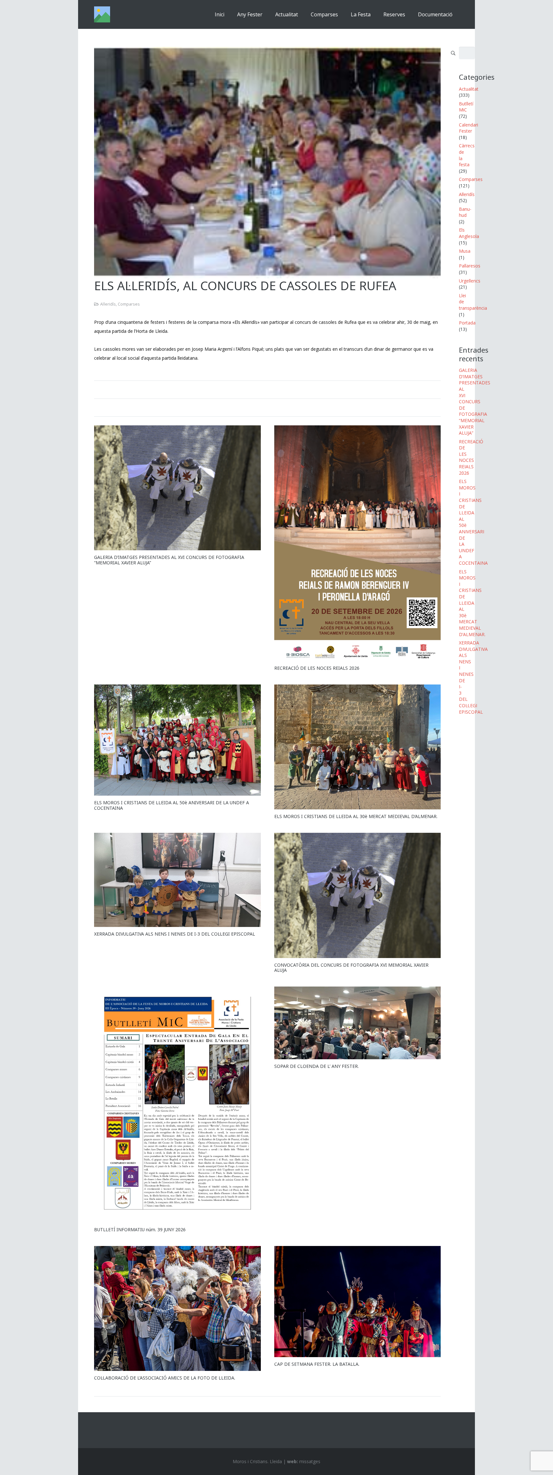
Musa (464, 251)
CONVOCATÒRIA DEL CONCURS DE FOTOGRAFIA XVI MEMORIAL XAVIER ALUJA (351, 967)
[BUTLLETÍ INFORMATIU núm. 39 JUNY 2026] (177, 1105)
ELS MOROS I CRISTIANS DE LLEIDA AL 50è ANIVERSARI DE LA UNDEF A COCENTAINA (171, 805)
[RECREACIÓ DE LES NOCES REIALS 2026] (357, 543)
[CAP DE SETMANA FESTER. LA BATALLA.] (357, 1301)
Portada (467, 323)
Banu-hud (465, 212)
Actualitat (468, 89)
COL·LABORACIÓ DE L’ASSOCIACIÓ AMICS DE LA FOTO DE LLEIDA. (164, 1378)
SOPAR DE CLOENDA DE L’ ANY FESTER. (316, 1066)
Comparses (129, 304)
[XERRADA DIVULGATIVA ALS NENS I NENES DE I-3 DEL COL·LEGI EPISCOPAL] (177, 880)
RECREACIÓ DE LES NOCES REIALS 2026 (316, 668)
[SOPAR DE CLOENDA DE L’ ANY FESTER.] (357, 1023)
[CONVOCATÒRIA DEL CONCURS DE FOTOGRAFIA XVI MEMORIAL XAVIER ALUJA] (357, 895)
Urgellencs (469, 281)
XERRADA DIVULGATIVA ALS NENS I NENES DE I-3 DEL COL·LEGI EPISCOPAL (174, 934)
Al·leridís (108, 304)
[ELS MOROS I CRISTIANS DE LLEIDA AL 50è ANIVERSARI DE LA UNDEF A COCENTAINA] (177, 740)
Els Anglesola (469, 233)
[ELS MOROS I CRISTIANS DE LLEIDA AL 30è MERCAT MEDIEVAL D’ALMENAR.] (357, 746)
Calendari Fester (468, 128)
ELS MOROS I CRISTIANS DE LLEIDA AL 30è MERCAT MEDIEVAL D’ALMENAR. (355, 816)
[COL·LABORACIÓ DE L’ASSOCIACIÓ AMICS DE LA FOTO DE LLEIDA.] (177, 1308)
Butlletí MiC (466, 107)
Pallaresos (469, 266)
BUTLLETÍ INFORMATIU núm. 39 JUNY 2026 (140, 1229)
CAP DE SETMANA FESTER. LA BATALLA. (316, 1364)
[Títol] (102, 14)
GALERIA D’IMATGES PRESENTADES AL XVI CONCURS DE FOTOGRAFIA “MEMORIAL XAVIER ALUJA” (169, 560)
